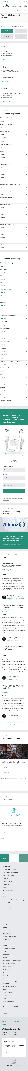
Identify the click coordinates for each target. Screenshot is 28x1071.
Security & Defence (8, 992)
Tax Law (5, 927)
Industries (25, 10)
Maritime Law (6, 915)
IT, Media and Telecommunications (12, 960)
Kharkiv (20, 36)
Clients (16, 1006)
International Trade (8, 909)
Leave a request (4, 1)
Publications (6, 1010)
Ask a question (14, 857)
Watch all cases (14, 724)
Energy (5, 945)
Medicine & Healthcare (9, 963)
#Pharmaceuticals (6, 569)
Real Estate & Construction (10, 986)
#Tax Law (4, 611)
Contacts (16, 1010)
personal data (6, 500)
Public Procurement (8, 921)
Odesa (7, 36)
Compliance (6, 878)
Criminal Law (6, 884)
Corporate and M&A (8, 881)
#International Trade (6, 652)
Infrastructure (6, 954)
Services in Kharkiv (6, 101)
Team (4, 1006)
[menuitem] (24, 1)
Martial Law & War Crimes (10, 918)
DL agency (16, 1068)
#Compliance (5, 692)
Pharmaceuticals (7, 972)
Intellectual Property (8, 903)
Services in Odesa (5, 81)
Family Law (6, 897)
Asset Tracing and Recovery (10, 872)
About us (5, 1013)
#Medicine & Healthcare (7, 691)
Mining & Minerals (7, 966)
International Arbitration (9, 906)
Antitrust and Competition (9, 869)
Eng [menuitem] (24, 1)
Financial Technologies (9, 948)
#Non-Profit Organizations (8, 609)
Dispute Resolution (8, 890)
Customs (5, 887)
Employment (6, 894)
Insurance (5, 957)
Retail (4, 989)
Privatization (6, 979)
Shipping (5, 995)
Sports (4, 998)
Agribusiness (6, 939)
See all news (14, 845)
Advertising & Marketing (9, 936)
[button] (25, 778)
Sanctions (5, 924)
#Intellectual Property (7, 570)
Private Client (6, 976)
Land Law (5, 912)
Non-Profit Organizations (9, 969)
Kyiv (21, 30)
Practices (19, 10)
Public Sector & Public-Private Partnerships (11, 982)
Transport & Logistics (8, 1001)
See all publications (14, 786)
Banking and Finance (8, 875)
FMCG (4, 951)
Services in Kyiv (5, 59)
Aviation (5, 942)
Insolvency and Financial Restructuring (13, 900)
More (2, 121)
